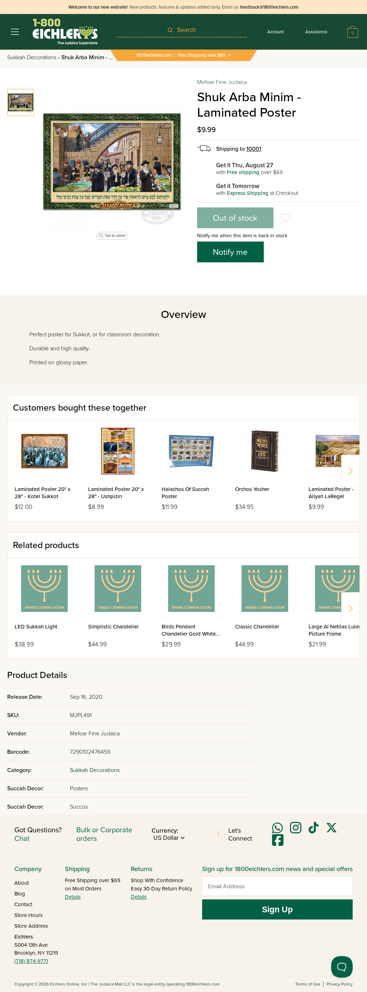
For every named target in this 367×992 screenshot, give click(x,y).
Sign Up (277, 909)
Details (73, 897)
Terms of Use (307, 984)
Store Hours (28, 915)
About (21, 883)
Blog (19, 893)
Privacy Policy (340, 984)
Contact (23, 904)
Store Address (31, 926)
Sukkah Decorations (33, 57)
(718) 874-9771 (31, 961)
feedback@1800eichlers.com (269, 7)
